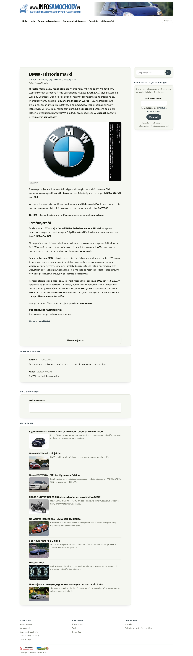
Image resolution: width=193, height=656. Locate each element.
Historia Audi (36, 562)
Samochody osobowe (49, 20)
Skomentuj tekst (75, 340)
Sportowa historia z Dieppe (44, 540)
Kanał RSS (76, 632)
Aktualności (107, 20)
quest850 (33, 360)
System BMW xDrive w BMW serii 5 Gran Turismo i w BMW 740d (66, 431)
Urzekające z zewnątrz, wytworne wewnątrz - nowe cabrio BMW (66, 584)
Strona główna (26, 624)
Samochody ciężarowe (74, 20)
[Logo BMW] (75, 152)
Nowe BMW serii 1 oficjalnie (44, 453)
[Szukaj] (168, 72)
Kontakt (128, 624)
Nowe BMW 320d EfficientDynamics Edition (54, 475)
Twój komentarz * (37, 400)
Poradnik (93, 20)
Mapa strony (77, 624)
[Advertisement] (96, 44)
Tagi (74, 628)
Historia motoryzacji (65, 79)
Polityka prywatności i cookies (138, 628)
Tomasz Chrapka (41, 83)
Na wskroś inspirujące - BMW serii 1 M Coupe (55, 518)
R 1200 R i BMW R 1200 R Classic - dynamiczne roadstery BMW (65, 497)
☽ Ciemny (167, 21)
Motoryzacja (28, 20)
